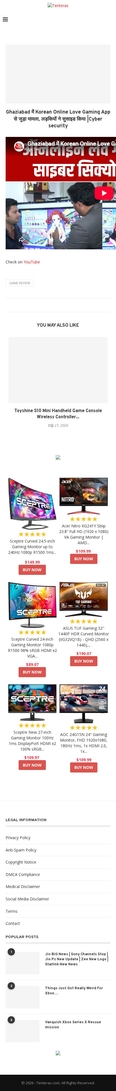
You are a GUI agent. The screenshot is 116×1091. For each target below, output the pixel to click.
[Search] (110, 19)
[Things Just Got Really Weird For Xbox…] (22, 997)
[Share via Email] (64, 305)
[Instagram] (90, 19)
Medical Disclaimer (23, 886)
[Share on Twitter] (54, 305)
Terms (11, 911)
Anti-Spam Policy (21, 850)
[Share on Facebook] (48, 305)
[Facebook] (78, 19)
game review (19, 283)
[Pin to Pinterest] (59, 305)
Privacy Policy (18, 837)
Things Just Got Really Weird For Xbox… (74, 991)
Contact (13, 923)
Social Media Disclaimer (27, 899)
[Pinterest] (96, 19)
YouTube (32, 262)
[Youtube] (102, 19)
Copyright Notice (21, 862)
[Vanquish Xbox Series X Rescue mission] (22, 1031)
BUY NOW (32, 569)
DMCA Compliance (23, 874)
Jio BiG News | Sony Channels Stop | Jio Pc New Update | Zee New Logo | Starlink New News (76, 959)
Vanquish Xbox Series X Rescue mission (73, 1025)
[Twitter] (84, 19)
